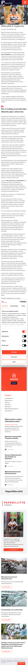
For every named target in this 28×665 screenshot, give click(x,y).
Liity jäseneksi (8, 398)
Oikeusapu (8, 406)
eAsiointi (21, 663)
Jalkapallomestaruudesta (11, 424)
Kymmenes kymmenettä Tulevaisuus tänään (13, 437)
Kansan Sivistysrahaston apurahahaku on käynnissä (13, 456)
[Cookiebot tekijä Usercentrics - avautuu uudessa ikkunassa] (20, 302)
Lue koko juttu (6, 587)
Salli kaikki (14, 352)
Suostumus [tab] (5, 306)
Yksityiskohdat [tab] (14, 306)
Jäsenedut (8, 404)
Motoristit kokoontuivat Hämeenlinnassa (13, 472)
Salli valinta (14, 357)
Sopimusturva (8, 400)
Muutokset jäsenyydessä (11, 409)
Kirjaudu (14, 383)
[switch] (24, 336)
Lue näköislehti (13, 549)
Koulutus (7, 402)
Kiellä (14, 362)
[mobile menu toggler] (25, 2)
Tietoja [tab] (23, 306)
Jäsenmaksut (8, 411)
